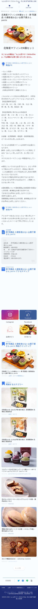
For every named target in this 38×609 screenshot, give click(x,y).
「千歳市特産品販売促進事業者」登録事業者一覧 (20, 593)
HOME (3, 587)
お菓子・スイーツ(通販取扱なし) (28, 11)
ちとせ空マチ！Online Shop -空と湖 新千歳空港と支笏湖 (19, 2)
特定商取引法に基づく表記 (25, 592)
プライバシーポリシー (10, 592)
